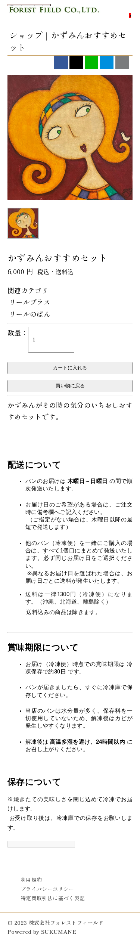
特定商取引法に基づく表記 (53, 898)
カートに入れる (70, 368)
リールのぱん (29, 314)
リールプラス (29, 302)
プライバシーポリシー (47, 889)
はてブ (106, 62)
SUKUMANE (58, 931)
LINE (91, 62)
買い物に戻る (70, 385)
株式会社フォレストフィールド (54, 16)
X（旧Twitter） (76, 62)
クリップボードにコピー (122, 62)
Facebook (61, 62)
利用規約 (31, 879)
